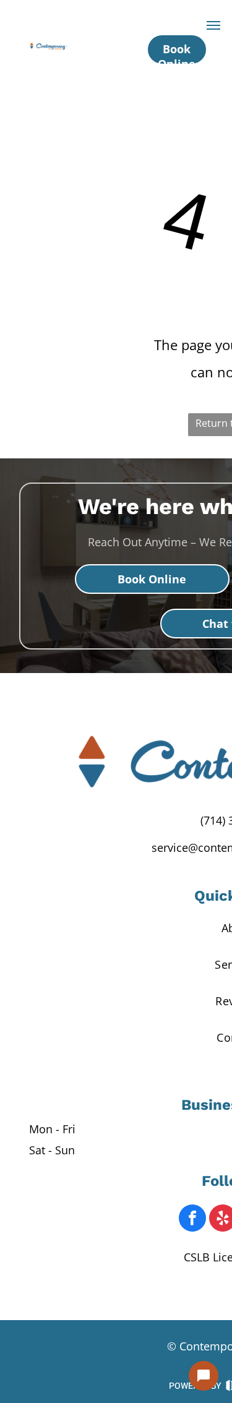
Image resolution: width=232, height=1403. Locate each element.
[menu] (213, 25)
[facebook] (192, 1219)
